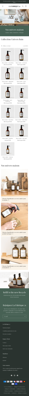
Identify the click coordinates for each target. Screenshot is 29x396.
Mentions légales (6, 327)
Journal (4, 360)
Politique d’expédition (9, 390)
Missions (5, 357)
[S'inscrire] (24, 316)
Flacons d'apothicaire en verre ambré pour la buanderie (14, 266)
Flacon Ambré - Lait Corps (21, 138)
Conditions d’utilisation (21, 388)
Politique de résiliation (22, 393)
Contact (4, 342)
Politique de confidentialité (10, 388)
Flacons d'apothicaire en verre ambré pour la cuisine (14, 199)
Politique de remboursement (19, 386)
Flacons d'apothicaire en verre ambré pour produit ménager (14, 233)
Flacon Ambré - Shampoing (7, 81)
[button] (2, 6)
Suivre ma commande (7, 348)
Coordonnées (14, 393)
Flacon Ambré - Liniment (8, 157)
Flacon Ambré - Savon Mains (7, 62)
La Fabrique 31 (10, 386)
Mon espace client (7, 345)
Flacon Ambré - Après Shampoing (7, 101)
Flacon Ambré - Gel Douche (21, 62)
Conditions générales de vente (9, 331)
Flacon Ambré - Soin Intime (7, 119)
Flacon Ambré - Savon (21, 81)
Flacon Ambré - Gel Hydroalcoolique (21, 101)
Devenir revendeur (7, 334)
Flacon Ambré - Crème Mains (21, 119)
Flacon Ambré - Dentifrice (7, 138)
